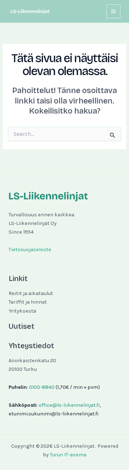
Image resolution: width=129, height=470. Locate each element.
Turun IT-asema (68, 455)
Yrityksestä (22, 311)
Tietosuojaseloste (30, 249)
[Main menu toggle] (113, 11)
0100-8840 (41, 387)
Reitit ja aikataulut (31, 293)
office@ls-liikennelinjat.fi (69, 405)
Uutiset (21, 326)
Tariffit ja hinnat (28, 302)
